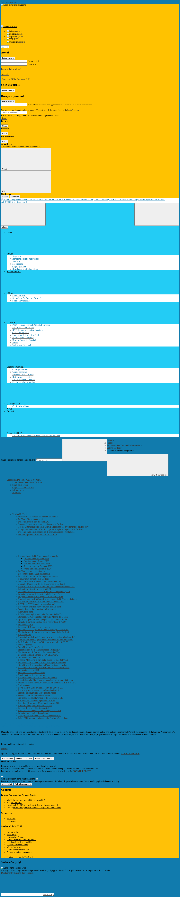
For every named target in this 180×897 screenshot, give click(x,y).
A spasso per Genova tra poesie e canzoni (36, 700)
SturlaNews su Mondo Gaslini (31, 672)
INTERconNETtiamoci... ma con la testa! (36, 604)
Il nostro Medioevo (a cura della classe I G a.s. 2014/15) (43, 660)
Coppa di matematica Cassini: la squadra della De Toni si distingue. (48, 599)
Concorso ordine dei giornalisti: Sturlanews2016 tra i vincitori (45, 639)
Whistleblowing (14, 847)
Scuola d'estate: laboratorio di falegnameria (37, 609)
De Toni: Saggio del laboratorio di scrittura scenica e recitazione (46, 532)
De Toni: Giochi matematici (30, 519)
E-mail (31, 104)
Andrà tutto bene (25, 612)
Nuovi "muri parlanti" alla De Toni (33, 579)
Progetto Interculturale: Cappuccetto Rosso (37, 693)
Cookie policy (13, 832)
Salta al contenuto (9, 2)
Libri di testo (18, 490)
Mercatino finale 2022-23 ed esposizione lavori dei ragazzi (44, 591)
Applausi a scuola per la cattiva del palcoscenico (39, 710)
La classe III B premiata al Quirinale (34, 627)
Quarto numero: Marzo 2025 (36, 561)
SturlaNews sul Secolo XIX (30, 657)
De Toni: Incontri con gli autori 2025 (34, 522)
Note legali (11, 834)
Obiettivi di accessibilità (17, 844)
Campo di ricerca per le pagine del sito (18, 460)
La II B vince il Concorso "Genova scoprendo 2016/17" (43, 642)
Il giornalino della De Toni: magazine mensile (38, 556)
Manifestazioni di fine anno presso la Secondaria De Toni (43, 632)
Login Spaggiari (73, 110)
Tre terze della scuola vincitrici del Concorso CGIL (40, 698)
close (4, 227)
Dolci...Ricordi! (25, 644)
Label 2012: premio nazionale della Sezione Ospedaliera (43, 718)
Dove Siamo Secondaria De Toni (27, 482)
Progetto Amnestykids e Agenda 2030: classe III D (40, 596)
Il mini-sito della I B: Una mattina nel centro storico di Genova (45, 680)
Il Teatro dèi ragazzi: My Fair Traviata (35, 705)
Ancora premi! (24, 634)
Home (109, 440)
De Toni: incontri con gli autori (31, 571)
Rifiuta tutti (24, 759)
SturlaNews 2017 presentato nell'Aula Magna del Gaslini (43, 629)
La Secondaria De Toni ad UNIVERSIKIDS (38, 655)
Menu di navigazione (158, 475)
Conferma (15, 197)
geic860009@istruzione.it (35, 805)
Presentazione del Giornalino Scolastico (35, 695)
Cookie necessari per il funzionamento (18, 779)
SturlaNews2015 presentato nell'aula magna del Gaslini (42, 665)
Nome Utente (34, 61)
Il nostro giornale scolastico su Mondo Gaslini (38, 690)
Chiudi (4, 126)
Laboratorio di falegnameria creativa (34, 574)
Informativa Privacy (15, 837)
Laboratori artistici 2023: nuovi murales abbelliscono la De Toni (46, 586)
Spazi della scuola (20, 485)
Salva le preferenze (23, 784)
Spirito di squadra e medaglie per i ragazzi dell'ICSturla (42, 619)
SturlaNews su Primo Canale (31, 647)
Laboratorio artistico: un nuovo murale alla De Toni (41, 601)
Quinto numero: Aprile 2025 (36, 558)
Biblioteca (16, 492)
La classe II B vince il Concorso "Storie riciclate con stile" (43, 667)
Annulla (5, 197)
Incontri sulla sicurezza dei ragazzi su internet (38, 516)
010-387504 (16, 802)
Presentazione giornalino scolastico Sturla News (39, 650)
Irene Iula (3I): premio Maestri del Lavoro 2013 (39, 703)
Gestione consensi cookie (18, 849)
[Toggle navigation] (23, 214)
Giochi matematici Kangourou (31, 675)
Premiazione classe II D (28, 670)
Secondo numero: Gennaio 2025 (38, 566)
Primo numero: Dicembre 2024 (37, 569)
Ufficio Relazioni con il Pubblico (21, 839)
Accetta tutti (44, 759)
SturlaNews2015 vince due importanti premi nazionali (42, 662)
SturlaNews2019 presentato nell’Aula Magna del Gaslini (43, 617)
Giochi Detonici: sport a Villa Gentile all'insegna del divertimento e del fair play (53, 527)
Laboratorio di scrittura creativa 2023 (34, 589)
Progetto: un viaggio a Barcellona (33, 713)
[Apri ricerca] (156, 214)
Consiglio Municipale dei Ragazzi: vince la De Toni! (41, 584)
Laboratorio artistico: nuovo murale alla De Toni (39, 607)
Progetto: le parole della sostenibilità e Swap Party (40, 594)
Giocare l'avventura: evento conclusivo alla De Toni (41, 524)
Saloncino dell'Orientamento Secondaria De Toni (39, 581)
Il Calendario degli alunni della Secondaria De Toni (41, 614)
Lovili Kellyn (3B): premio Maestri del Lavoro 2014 (41, 688)
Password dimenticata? (11, 69)
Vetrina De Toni (114, 448)
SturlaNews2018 (25, 624)
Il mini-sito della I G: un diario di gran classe (37, 677)
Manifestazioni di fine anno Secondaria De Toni (39, 652)
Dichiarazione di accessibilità (19, 842)
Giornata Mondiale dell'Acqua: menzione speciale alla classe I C (46, 637)
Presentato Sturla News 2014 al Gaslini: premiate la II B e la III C (47, 682)
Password (32, 64)
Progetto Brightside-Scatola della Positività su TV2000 (42, 622)
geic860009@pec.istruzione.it (36, 807)
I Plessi (110, 443)
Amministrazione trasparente (19, 852)
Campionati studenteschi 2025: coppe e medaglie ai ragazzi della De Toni (50, 529)
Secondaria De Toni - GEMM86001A (124, 445)
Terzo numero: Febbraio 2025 (37, 563)
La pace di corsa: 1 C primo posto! (33, 708)
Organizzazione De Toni (23, 487)
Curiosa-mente (24, 685)
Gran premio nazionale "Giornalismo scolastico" (39, 715)
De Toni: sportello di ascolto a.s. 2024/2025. (37, 534)
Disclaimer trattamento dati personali (17, 873)
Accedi (5, 47)
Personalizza (7, 759)
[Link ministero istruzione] (13, 5)
